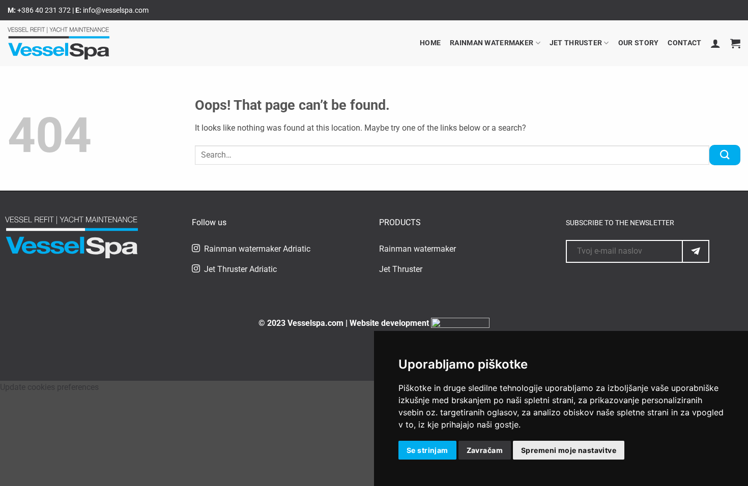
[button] (715, 43)
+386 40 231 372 (44, 10)
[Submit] (724, 155)
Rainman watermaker (491, 43)
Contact (684, 43)
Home (430, 43)
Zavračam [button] (485, 450)
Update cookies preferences (49, 387)
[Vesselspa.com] (58, 43)
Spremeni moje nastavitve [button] (568, 450)
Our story (638, 43)
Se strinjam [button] (427, 450)
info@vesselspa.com (116, 10)
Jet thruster (576, 43)
